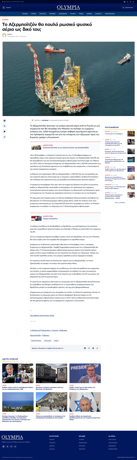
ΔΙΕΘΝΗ (89, 14)
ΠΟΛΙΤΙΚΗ (42, 14)
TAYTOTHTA (112, 439)
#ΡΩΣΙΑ (56, 341)
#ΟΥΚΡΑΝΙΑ (47, 341)
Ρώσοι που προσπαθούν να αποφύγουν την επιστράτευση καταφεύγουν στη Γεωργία (50, 417)
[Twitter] (127, 1)
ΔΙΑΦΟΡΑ (98, 14)
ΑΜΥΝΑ (33, 14)
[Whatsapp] (4, 131)
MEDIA (81, 14)
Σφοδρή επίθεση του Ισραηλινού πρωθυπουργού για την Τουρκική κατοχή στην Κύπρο (84, 418)
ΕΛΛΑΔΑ (25, 14)
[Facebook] (124, 1)
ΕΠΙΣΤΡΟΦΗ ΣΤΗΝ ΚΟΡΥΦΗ (126, 457)
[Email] (130, 1)
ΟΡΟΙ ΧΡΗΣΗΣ (112, 443)
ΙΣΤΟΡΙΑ (73, 14)
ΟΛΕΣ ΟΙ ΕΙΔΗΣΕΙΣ (120, 202)
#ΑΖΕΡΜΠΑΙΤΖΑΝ (36, 341)
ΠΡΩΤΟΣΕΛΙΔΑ (110, 14)
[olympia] (68, 7)
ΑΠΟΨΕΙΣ (52, 14)
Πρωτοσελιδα (35, 335)
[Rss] (133, 1)
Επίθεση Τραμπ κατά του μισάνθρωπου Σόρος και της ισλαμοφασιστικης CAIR (17, 388)
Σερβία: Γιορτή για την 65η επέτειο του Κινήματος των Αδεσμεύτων (82, 388)
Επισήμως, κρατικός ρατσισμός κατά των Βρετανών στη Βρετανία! (49, 388)
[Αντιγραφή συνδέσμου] (4, 137)
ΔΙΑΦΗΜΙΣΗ (112, 446)
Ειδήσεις (45, 335)
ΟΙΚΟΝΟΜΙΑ (63, 14)
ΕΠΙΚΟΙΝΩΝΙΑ (112, 449)
